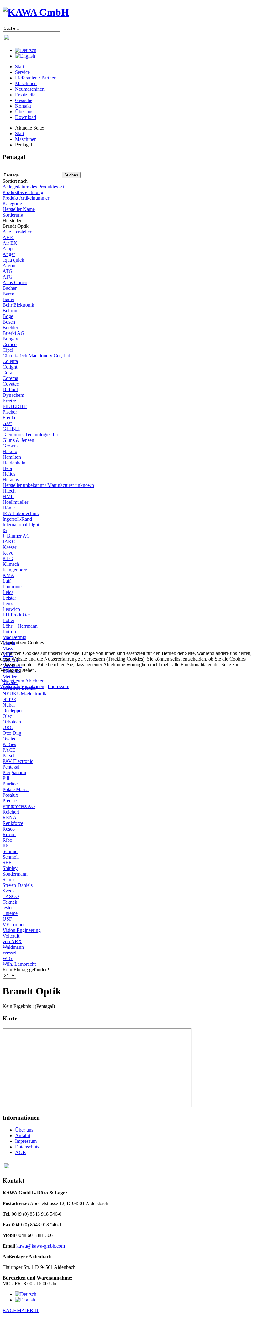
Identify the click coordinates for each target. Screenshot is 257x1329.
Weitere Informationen (22, 686)
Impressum (58, 686)
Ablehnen (35, 680)
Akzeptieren (12, 680)
